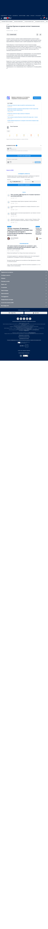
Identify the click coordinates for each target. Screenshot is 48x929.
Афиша (27, 15)
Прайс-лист (4, 284)
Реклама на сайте (5, 281)
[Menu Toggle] (1, 18)
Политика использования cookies (24, 336)
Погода (10, 15)
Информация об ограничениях (24, 335)
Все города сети (5, 305)
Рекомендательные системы (24, 338)
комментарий (12, 34)
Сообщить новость (5, 275)
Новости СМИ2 (10, 170)
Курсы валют (38, 15)
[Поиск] (41, 18)
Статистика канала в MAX (7, 302)
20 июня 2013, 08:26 (9, 30)
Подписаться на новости (7, 272)
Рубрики (3, 278)
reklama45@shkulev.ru (32, 332)
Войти (11, 162)
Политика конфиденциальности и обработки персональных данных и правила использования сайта (24, 340)
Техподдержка (4, 296)
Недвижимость (4, 15)
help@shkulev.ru (26, 330)
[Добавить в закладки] (37, 34)
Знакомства (15, 15)
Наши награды (4, 290)
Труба (8, 131)
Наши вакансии (5, 293)
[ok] (24, 319)
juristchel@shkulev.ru (35, 329)
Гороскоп (32, 15)
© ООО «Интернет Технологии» (24, 352)
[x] (30, 319)
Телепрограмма (22, 15)
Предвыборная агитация (7, 299)
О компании (4, 287)
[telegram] (18, 319)
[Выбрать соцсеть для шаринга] (40, 34)
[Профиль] (46, 18)
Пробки (43, 15)
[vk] (21, 319)
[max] (27, 319)
